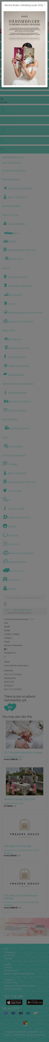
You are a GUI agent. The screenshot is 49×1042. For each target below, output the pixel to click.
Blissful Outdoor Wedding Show (19, 973)
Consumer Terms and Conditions (19, 985)
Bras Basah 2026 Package (17, 846)
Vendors (8, 967)
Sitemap (8, 958)
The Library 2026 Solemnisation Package (20, 897)
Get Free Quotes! (10, 4)
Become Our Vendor (10, 1)
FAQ (6, 949)
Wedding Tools (11, 970)
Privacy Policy (11, 982)
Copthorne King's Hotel (14, 803)
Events (7, 964)
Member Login (8, 7)
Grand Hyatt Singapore (13, 757)
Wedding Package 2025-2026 (19, 799)
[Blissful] (14, 1002)
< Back (32, 619)
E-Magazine (9, 952)
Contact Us (9, 979)
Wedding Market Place (21, 610)
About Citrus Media (13, 989)
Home (6, 610)
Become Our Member (27, 4)
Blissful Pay (9, 955)
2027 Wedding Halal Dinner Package (23, 752)
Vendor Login (27, 1)
